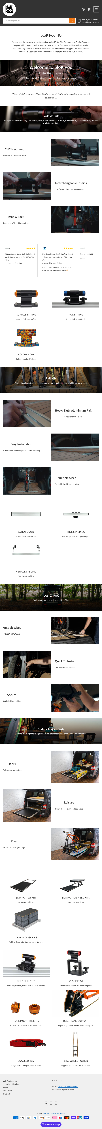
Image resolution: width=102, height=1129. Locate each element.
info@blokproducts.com (90, 22)
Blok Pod (46, 1113)
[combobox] (39, 21)
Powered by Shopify (58, 1113)
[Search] (72, 21)
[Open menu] (96, 9)
